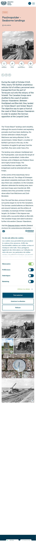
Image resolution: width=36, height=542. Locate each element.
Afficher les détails (23, 289)
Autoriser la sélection (18, 301)
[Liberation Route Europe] (7, 3)
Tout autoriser (18, 295)
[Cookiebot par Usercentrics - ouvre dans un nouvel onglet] (25, 231)
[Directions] (30, 63)
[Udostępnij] (21, 63)
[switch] (31, 269)
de (6, 75)
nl (3, 75)
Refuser (18, 307)
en (9, 75)
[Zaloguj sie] (29, 3)
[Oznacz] (4, 63)
